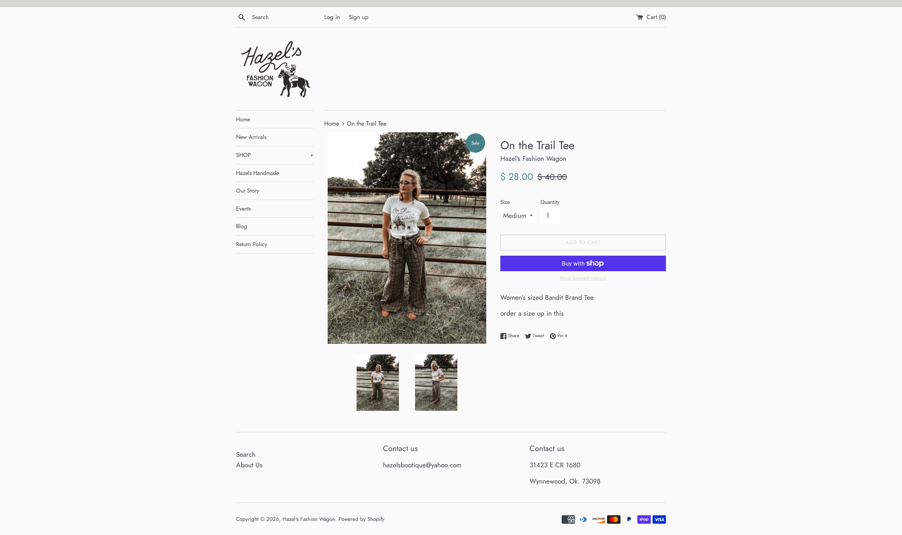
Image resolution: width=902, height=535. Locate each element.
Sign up (359, 17)
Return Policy (251, 244)
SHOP (275, 155)
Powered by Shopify (361, 519)
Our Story (247, 191)
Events (243, 209)
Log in (332, 17)
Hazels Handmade (257, 173)
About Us (249, 465)
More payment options (583, 277)
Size (505, 202)
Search (245, 454)
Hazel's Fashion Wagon (309, 519)
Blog (241, 226)
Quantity (550, 202)
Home (243, 119)
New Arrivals (251, 137)
